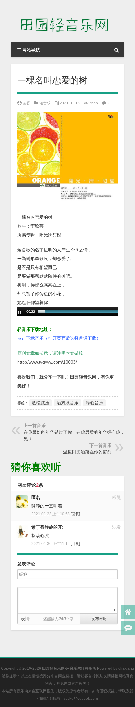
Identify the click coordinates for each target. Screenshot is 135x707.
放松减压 (40, 402)
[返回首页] (128, 612)
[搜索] (116, 49)
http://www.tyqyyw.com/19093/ (47, 361)
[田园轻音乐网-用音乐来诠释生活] (67, 21)
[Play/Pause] (19, 312)
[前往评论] (128, 628)
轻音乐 (45, 103)
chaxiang (126, 668)
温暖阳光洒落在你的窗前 (87, 451)
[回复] (75, 514)
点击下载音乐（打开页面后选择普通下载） (59, 338)
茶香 (26, 103)
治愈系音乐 (67, 402)
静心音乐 (94, 402)
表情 (25, 618)
